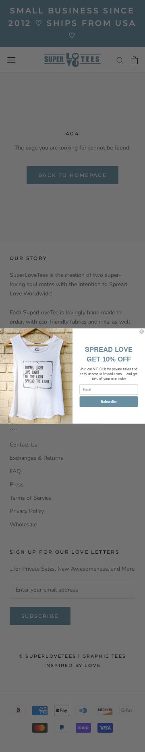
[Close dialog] (141, 331)
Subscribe (109, 401)
